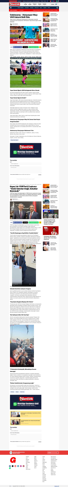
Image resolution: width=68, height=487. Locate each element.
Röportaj (35, 460)
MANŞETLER (19, 1)
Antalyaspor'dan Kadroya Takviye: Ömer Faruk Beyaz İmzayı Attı (50, 238)
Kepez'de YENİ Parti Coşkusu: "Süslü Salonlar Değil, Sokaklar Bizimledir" (53, 40)
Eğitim (35, 458)
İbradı (44, 469)
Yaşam (27, 464)
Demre (44, 460)
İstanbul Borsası (53, 460)
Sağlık (35, 456)
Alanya (44, 459)
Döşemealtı (45, 462)
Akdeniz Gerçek (12, 12)
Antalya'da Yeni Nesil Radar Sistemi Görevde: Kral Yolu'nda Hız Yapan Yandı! (54, 30)
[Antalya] (50, 230)
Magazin (35, 463)
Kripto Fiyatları (53, 464)
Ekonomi (27, 459)
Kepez (17, 184)
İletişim (52, 470)
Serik (43, 481)
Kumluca (44, 477)
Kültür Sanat (28, 469)
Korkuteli (44, 476)
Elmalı (44, 463)
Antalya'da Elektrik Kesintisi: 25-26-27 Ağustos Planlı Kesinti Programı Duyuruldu (54, 24)
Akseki (44, 456)
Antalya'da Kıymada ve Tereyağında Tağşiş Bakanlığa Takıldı (54, 19)
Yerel (27, 466)
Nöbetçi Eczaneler (54, 466)
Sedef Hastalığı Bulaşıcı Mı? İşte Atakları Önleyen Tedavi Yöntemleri (53, 248)
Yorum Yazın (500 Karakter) (14, 165)
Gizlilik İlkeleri (53, 471)
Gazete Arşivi (53, 474)
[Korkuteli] (50, 213)
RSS (10, 486)
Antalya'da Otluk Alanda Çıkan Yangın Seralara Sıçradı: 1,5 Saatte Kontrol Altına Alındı (35, 10)
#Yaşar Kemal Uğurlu (14, 140)
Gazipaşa (44, 466)
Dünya (35, 462)
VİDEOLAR (24, 1)
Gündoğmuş (45, 467)
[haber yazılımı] (57, 486)
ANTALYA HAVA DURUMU (36, 1)
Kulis (27, 458)
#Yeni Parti (22, 391)
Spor (17, 12)
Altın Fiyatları (53, 463)
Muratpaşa (44, 480)
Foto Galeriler (53, 458)
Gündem (27, 456)
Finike (44, 464)
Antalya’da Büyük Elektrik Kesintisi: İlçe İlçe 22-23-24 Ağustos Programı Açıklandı (54, 14)
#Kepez (17, 391)
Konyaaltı (44, 474)
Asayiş (35, 459)
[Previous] (18, 10)
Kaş (43, 470)
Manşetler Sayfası (54, 459)
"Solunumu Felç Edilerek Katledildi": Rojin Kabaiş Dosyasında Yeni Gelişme (53, 45)
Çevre (35, 467)
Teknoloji (35, 464)
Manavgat (44, 478)
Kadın (27, 467)
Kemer (44, 471)
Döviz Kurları (53, 462)
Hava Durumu (53, 467)
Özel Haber (28, 462)
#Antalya (12, 391)
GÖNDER (39, 174)
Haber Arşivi (53, 473)
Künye (52, 469)
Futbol (35, 466)
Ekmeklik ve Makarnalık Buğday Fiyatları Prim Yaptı (53, 35)
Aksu (43, 458)
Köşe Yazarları (53, 456)
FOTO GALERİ (30, 1)
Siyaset (27, 460)
